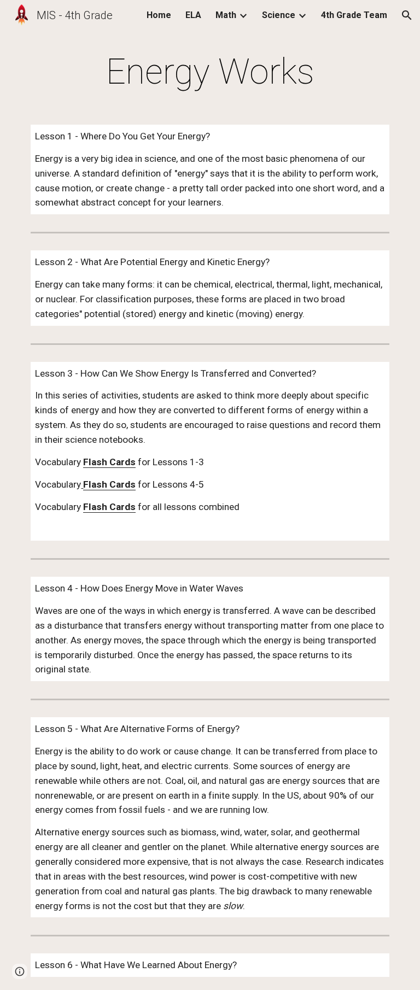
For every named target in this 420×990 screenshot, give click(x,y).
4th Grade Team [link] (354, 15)
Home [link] (159, 15)
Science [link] (278, 15)
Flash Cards (109, 461)
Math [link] (225, 15)
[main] (210, 72)
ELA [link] (193, 15)
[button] (407, 15)
